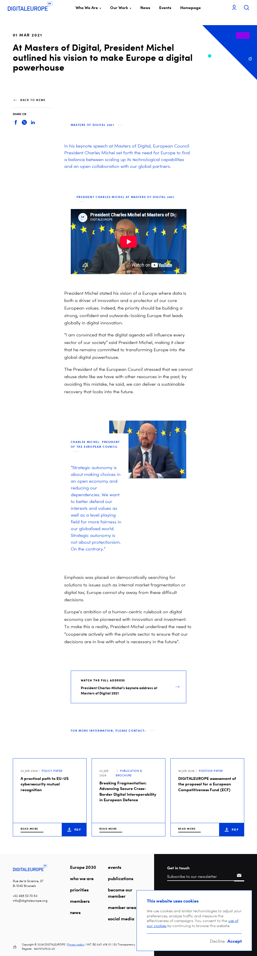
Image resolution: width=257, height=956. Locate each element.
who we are (82, 878)
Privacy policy (75, 944)
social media (121, 918)
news (75, 912)
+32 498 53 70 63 (25, 896)
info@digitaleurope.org (30, 900)
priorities (79, 889)
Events (165, 7)
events (114, 867)
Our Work (119, 7)
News (145, 7)
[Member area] (234, 7)
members (80, 901)
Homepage (190, 7)
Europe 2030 (83, 867)
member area (122, 907)
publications (120, 878)
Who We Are (87, 7)
